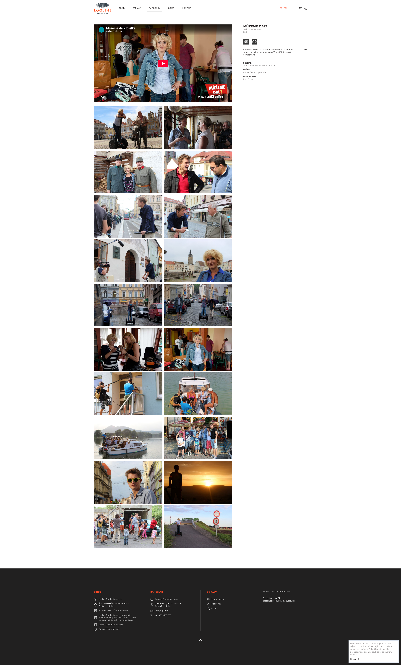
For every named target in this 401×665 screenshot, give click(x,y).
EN (285, 8)
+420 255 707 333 (163, 615)
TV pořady (154, 8)
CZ (281, 8)
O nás (171, 8)
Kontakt (186, 8)
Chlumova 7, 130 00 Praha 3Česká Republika (168, 604)
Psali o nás (216, 604)
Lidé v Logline (217, 599)
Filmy (122, 8)
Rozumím (355, 659)
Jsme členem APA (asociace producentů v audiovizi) (279, 599)
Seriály (137, 8)
